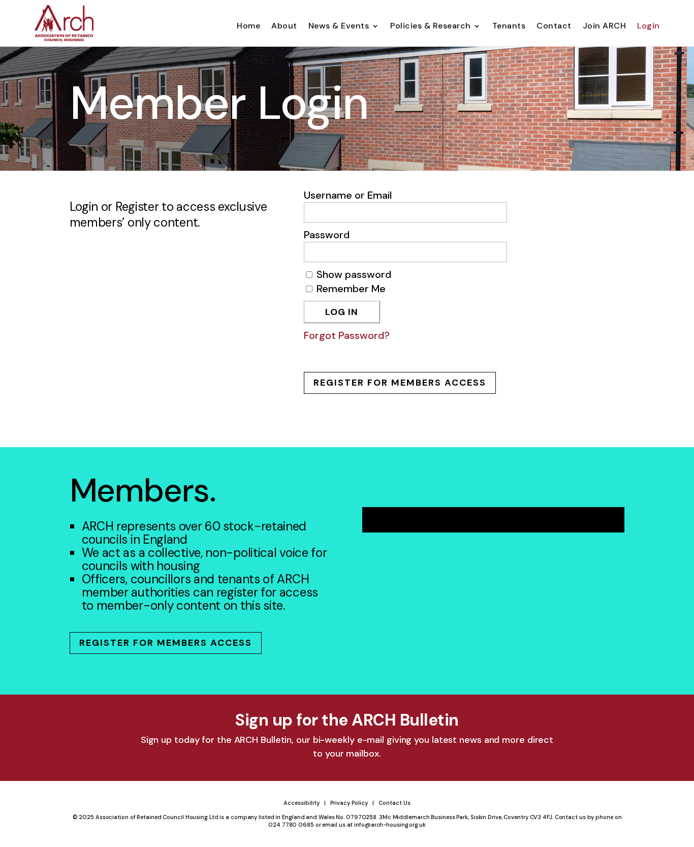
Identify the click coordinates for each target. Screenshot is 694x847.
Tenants (509, 26)
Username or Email (348, 195)
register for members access (399, 383)
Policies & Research (430, 26)
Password (327, 234)
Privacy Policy (349, 802)
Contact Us (394, 802)
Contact (554, 26)
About (284, 26)
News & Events (338, 26)
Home (248, 26)
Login (648, 26)
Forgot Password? (347, 335)
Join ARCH (604, 26)
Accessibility (301, 802)
